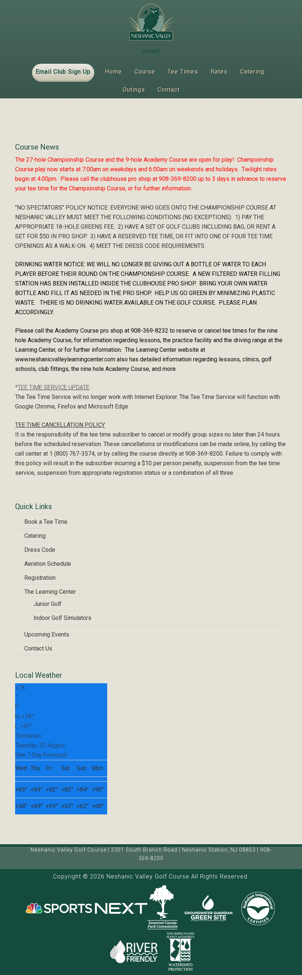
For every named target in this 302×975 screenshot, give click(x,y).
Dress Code (39, 549)
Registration (40, 577)
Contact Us (38, 648)
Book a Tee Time (45, 521)
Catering (35, 535)
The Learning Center (50, 591)
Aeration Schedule (47, 563)
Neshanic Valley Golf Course (151, 22)
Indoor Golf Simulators (62, 617)
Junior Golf (48, 603)
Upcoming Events (46, 634)
